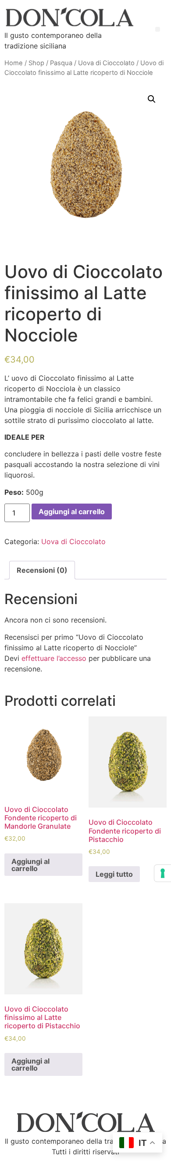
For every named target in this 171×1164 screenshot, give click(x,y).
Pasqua (61, 63)
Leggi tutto (114, 874)
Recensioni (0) (42, 570)
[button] (157, 29)
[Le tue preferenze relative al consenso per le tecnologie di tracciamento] (162, 873)
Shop (36, 63)
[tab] (42, 570)
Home (13, 63)
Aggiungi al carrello (72, 511)
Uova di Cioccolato (106, 63)
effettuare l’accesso (53, 658)
